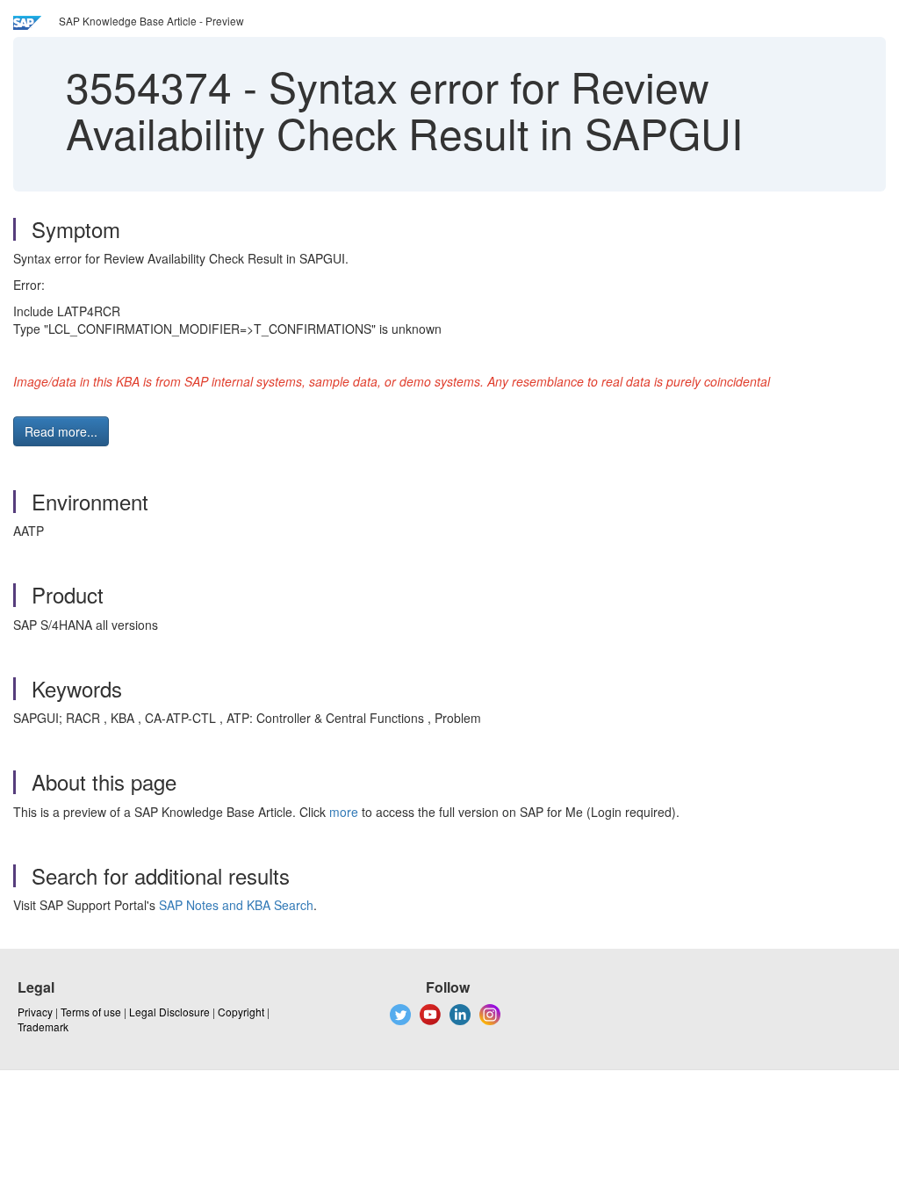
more (343, 811)
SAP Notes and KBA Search (236, 905)
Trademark (43, 1026)
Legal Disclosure (169, 1011)
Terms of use (91, 1011)
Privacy (35, 1011)
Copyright (241, 1011)
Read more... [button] (61, 431)
